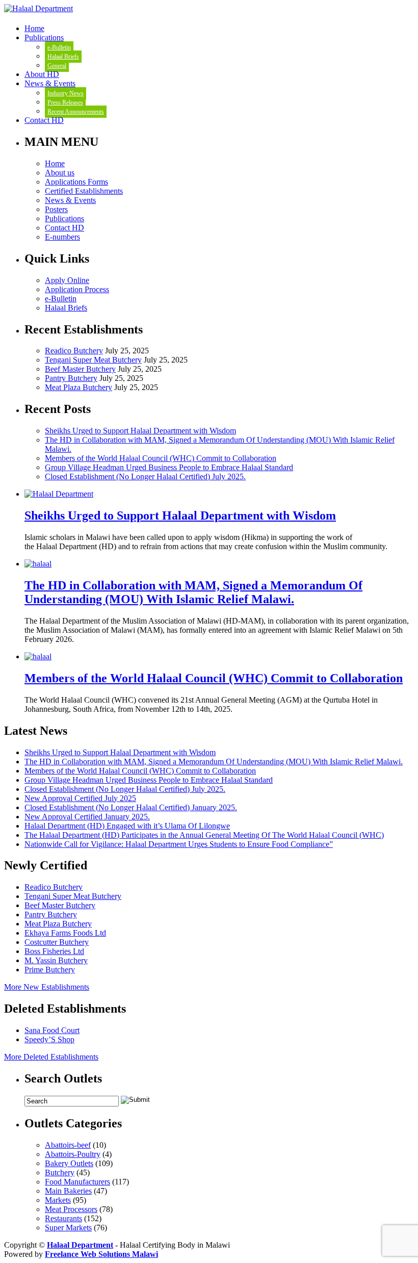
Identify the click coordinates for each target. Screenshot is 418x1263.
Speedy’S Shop (49, 1039)
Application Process (77, 289)
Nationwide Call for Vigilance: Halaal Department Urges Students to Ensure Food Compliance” (178, 844)
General (56, 65)
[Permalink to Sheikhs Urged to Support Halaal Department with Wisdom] (58, 493)
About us (59, 172)
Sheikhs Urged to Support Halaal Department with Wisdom (140, 430)
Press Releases (65, 102)
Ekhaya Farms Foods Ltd (65, 933)
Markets (58, 1200)
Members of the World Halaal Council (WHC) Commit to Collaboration (160, 458)
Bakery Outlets (69, 1163)
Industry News (65, 93)
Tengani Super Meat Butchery (93, 359)
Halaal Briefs (63, 56)
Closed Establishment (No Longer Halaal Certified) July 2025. (145, 476)
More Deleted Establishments (51, 1056)
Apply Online (67, 280)
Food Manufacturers (77, 1181)
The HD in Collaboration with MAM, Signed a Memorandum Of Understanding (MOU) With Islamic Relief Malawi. (193, 592)
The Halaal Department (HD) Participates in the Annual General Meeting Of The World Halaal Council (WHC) (204, 835)
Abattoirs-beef (68, 1145)
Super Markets (68, 1227)
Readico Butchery (74, 350)
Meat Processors (71, 1209)
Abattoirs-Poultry (72, 1154)
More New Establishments (46, 987)
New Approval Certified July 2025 (80, 798)
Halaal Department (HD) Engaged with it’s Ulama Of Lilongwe (127, 825)
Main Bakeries (68, 1191)
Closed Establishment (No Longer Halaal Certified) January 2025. (130, 807)
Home (34, 28)
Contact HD (44, 120)
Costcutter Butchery (56, 942)
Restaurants (63, 1218)
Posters (56, 209)
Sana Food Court (52, 1030)
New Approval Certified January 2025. (87, 816)
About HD (41, 74)
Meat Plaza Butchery (78, 387)
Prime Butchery (49, 969)
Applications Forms (76, 181)
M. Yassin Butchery (56, 960)
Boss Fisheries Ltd (54, 951)
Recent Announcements (75, 111)
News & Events (49, 83)
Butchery (59, 1172)
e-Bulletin (59, 47)
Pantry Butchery (71, 378)
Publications (44, 37)
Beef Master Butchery (80, 369)
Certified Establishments (84, 191)
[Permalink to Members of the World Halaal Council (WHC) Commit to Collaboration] (37, 656)
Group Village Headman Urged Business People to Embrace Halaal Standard (169, 467)
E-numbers (62, 237)
